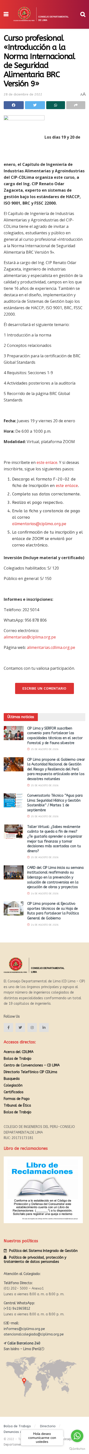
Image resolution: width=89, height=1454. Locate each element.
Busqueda (12, 1079)
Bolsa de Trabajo (17, 1059)
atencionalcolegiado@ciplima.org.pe (34, 1334)
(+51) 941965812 (17, 1308)
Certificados (13, 1092)
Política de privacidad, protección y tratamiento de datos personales (35, 1259)
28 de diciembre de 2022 (23, 94)
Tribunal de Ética (17, 1105)
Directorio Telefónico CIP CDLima (30, 1072)
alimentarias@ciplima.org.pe (39, 523)
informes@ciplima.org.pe (24, 1329)
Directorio (48, 1426)
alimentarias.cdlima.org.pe (51, 647)
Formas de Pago (17, 1099)
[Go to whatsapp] (77, 1436)
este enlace (47, 462)
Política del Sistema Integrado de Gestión (43, 1251)
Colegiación (13, 1085)
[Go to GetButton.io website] (77, 1449)
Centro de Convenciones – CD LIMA (32, 1065)
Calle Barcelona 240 (23, 1343)
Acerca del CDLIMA (18, 1052)
